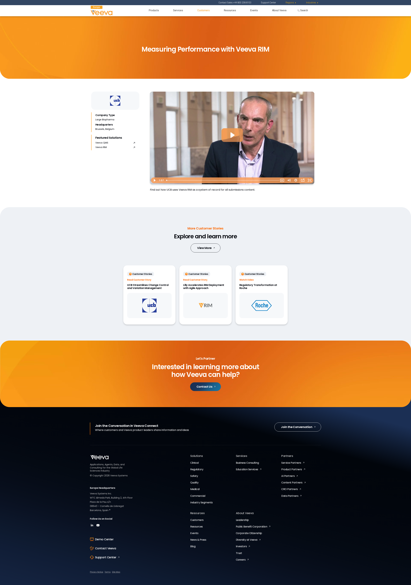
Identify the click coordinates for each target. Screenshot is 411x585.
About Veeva (279, 10)
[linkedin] (92, 526)
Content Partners (291, 482)
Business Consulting (247, 463)
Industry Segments (201, 502)
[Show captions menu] (282, 180)
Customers (203, 10)
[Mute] (288, 180)
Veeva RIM (101, 147)
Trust (239, 553)
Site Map (116, 572)
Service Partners (291, 463)
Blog (192, 546)
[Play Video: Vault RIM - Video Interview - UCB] (232, 135)
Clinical (194, 463)
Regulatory (196, 469)
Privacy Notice (96, 572)
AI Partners (288, 476)
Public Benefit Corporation (251, 526)
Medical (195, 489)
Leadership (242, 520)
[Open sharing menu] (302, 180)
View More (204, 248)
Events (254, 10)
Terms (108, 572)
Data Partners (289, 496)
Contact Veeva (105, 548)
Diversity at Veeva (246, 540)
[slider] (222, 180)
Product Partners (291, 469)
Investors (241, 546)
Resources (230, 10)
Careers (241, 560)
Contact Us (204, 387)
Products (154, 10)
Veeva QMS (101, 142)
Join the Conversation (296, 427)
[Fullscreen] (309, 180)
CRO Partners (289, 489)
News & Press (198, 540)
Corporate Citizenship (249, 533)
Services (178, 10)
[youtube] (98, 526)
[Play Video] (154, 180)
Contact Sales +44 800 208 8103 (235, 2)
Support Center (268, 2)
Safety (194, 476)
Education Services (247, 469)
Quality (194, 482)
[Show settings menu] (295, 180)
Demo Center (104, 539)
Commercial (197, 496)
